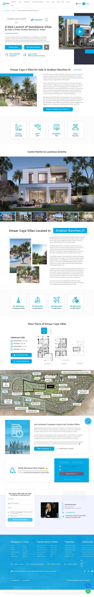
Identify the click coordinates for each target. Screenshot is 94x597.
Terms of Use (72, 467)
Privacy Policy (75, 466)
